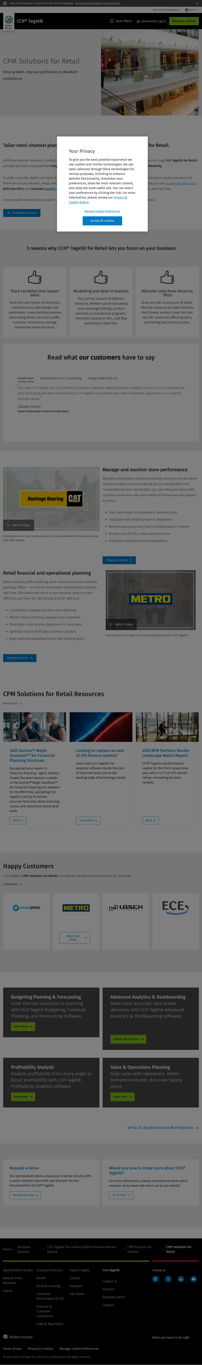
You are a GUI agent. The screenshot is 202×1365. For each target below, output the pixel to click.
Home (7, 1249)
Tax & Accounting (48, 1286)
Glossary (108, 1289)
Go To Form (119, 1195)
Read (16, 820)
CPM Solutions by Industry (139, 1249)
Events (7, 1291)
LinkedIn (181, 1279)
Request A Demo (119, 560)
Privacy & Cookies (40, 1349)
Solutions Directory (23, 1249)
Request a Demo (184, 21)
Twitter (168, 1279)
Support (108, 1305)
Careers (74, 1278)
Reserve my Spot (23, 1195)
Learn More (86, 820)
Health (41, 1278)
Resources (10, 703)
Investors (75, 1286)
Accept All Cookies (102, 220)
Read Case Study (73, 937)
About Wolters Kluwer (18, 1270)
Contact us (110, 1281)
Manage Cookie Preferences (102, 211)
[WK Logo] (18, 1336)
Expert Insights (79, 1270)
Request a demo (114, 1297)
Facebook (155, 1279)
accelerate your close (181, 183)
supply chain (54, 189)
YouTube (193, 1279)
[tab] (26, 379)
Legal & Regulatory (49, 1324)
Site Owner (77, 1294)
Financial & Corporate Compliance (44, 1311)
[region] (102, 184)
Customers (10, 884)
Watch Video (21, 525)
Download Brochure (21, 213)
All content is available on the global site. (97, 3)
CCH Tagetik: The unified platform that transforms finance (81, 1249)
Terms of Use (12, 1349)
